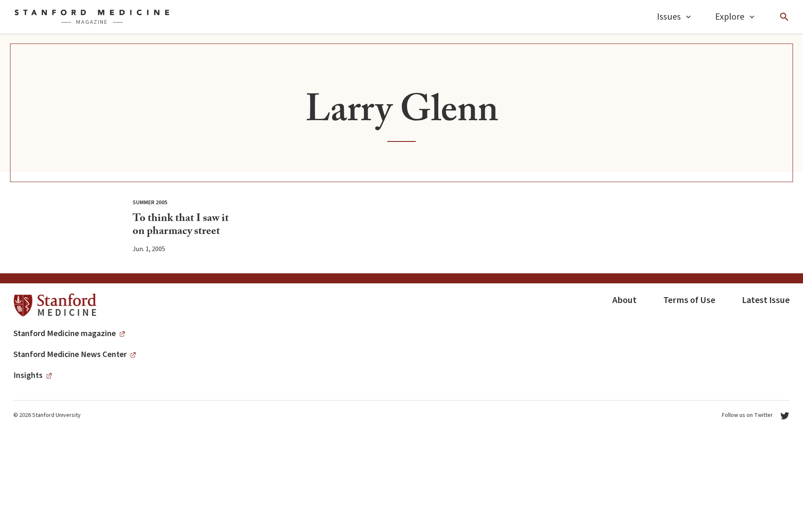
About (624, 300)
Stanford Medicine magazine (64, 333)
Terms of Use (689, 300)
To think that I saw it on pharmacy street (181, 226)
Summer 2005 (150, 202)
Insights (28, 375)
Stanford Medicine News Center (70, 354)
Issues (669, 16)
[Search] (784, 16)
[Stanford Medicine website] (55, 305)
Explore (729, 16)
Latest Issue (766, 300)
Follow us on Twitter (747, 415)
